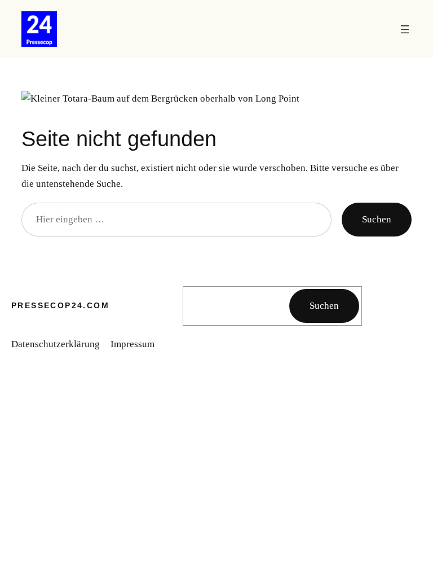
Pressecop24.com (60, 305)
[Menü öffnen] (405, 29)
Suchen (376, 219)
